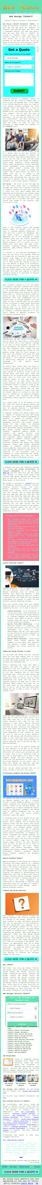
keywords (27, 247)
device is (16, 392)
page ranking (17, 247)
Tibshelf (9, 126)
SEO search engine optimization (15, 1122)
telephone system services (23, 1113)
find (9, 968)
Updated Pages (24, 1166)
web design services (22, 433)
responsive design (19, 246)
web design (24, 413)
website (16, 31)
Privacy (37, 1166)
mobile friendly (9, 242)
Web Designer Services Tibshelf (16, 993)
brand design (32, 1124)
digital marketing (10, 1117)
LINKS (20, 13)
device (14, 379)
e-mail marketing (9, 1124)
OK (37, 1183)
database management (19, 1126)
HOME (16, 13)
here (30, 990)
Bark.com (6, 473)
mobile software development (14, 1128)
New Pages (13, 1166)
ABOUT (25, 13)
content (6, 390)
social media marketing (30, 1119)
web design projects (15, 450)
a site (36, 310)
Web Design (7, 184)
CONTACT (30, 13)
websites (22, 231)
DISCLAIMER (36, 13)
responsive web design (11, 368)
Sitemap (4, 1166)
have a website (14, 179)
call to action (23, 242)
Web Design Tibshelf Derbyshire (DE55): (19, 24)
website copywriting (20, 1121)
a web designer (10, 1110)
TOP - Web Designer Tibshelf (13, 1140)
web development (28, 1111)
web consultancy (19, 1115)
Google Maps (31, 100)
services (15, 511)
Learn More (27, 1183)
